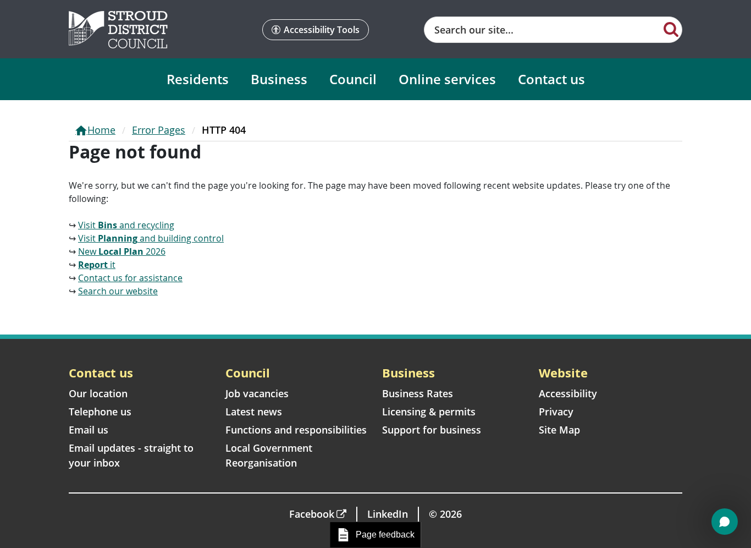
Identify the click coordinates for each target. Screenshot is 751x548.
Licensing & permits (429, 411)
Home (101, 129)
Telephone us (100, 411)
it (96, 265)
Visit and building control (151, 238)
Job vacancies (257, 393)
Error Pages (158, 129)
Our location (98, 393)
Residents (198, 79)
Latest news (253, 411)
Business (279, 79)
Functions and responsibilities (296, 429)
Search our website (118, 291)
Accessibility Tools (322, 30)
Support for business (431, 429)
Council (353, 79)
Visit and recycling (126, 225)
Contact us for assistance (130, 278)
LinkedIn (387, 513)
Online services (447, 79)
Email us (88, 429)
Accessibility (568, 393)
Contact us (551, 79)
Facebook (311, 513)
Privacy (556, 411)
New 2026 (121, 251)
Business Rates (417, 393)
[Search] (671, 28)
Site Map (559, 429)
